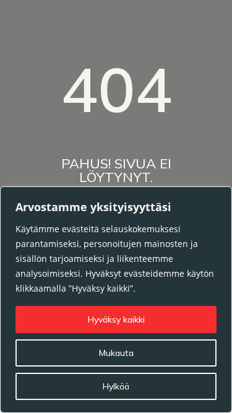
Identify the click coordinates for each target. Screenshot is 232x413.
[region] (116, 299)
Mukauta (116, 353)
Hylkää (116, 386)
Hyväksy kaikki (116, 319)
